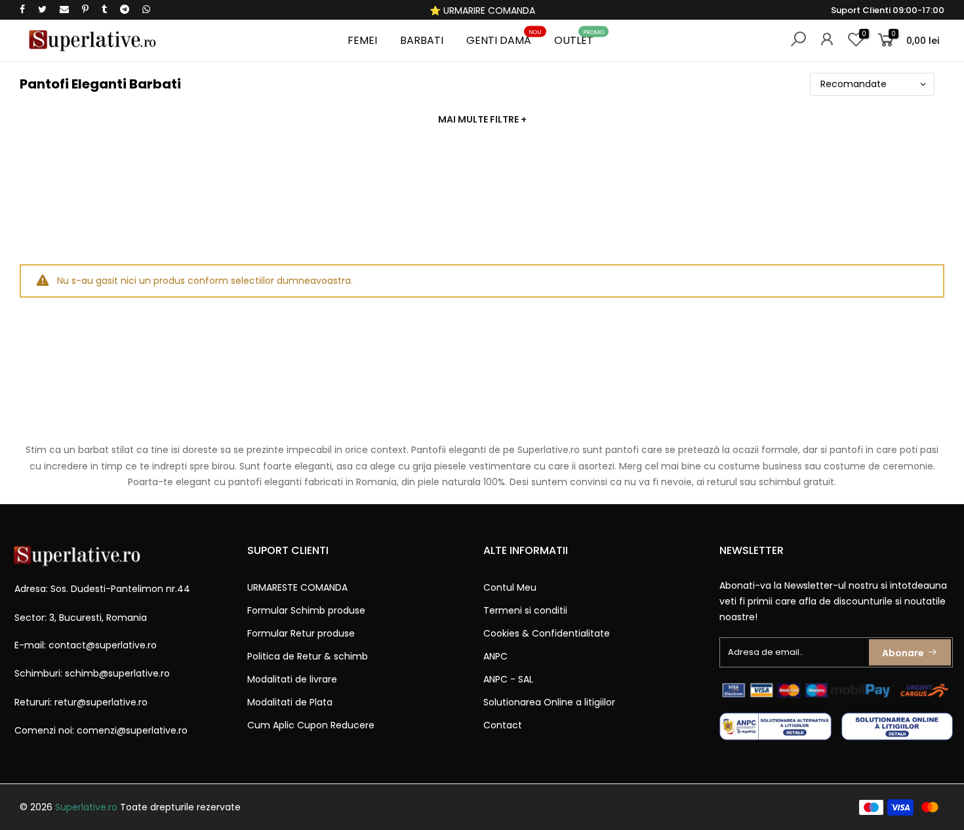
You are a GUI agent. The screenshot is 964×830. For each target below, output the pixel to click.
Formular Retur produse (301, 633)
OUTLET (579, 38)
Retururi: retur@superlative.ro (81, 702)
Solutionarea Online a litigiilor (549, 702)
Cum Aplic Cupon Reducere (310, 725)
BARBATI (421, 40)
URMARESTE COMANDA (297, 587)
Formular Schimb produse (306, 610)
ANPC (495, 656)
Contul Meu (509, 587)
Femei (362, 40)
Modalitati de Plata (289, 702)
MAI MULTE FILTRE (482, 119)
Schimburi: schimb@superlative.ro (92, 673)
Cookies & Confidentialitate (546, 633)
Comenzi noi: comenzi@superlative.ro (101, 730)
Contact (502, 725)
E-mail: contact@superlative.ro (85, 645)
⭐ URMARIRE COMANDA (482, 10)
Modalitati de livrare (292, 679)
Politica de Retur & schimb (307, 656)
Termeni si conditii (525, 610)
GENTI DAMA (504, 38)
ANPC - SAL (508, 679)
